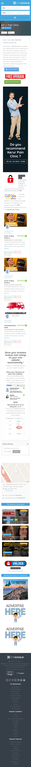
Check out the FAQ (15, 695)
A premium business (13, 82)
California (15, 725)
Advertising (16, 757)
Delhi (15, 727)
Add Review (7, 28)
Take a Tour (15, 700)
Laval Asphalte (7, 554)
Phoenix (15, 732)
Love (8, 255)
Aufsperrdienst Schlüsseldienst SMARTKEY (15, 521)
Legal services (15, 761)
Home (4, 40)
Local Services (8, 552)
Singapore (15, 729)
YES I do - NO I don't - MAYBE (15, 161)
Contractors (15, 753)
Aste (9, 40)
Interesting (10, 252)
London (15, 714)
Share (11, 32)
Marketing (15, 748)
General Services (8, 520)
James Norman (8, 231)
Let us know (7, 207)
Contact (15, 704)
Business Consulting (15, 744)
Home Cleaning (15, 755)
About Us (15, 702)
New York (15, 716)
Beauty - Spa (7, 534)
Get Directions (9, 490)
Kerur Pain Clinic (15, 568)
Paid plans (7, 190)
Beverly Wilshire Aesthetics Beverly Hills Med (15, 536)
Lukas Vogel (7, 320)
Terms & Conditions (15, 706)
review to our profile (19, 201)
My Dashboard (15, 687)
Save (4, 32)
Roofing (15, 763)
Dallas (15, 736)
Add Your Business (15, 689)
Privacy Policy (15, 708)
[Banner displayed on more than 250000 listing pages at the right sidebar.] (15, 612)
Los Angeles (15, 721)
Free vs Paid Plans (15, 698)
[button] (4, 23)
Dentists (15, 746)
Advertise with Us (15, 691)
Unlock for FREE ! (12, 69)
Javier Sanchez (8, 276)
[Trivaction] (15, 589)
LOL (18, 252)
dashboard (17, 408)
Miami (15, 734)
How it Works (15, 693)
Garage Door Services (15, 742)
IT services (15, 759)
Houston (15, 723)
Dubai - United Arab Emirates (15, 719)
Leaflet (27, 481)
